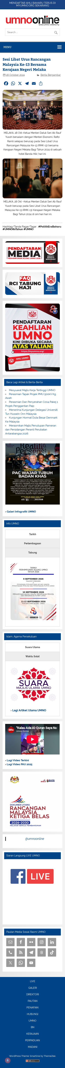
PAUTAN (32, 1001)
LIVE (32, 981)
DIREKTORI (32, 994)
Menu (7, 47)
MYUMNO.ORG (25, 5)
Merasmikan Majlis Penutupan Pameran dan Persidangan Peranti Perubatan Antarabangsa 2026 (30, 429)
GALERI (32, 988)
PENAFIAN (32, 1008)
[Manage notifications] (7, 1060)
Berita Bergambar (51, 75)
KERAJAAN (32, 1034)
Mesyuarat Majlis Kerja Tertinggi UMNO (32, 390)
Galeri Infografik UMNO (21, 511)
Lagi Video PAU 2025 (19, 764)
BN (32, 1027)
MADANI (32, 1047)
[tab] (32, 534)
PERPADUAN (32, 1040)
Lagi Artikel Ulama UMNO (29, 710)
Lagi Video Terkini (17, 760)
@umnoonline (34, 839)
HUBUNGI (32, 1014)
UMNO (32, 1021)
